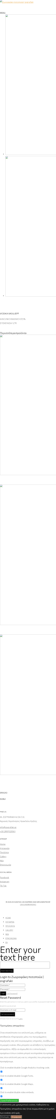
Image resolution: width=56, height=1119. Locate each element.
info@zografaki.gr (8, 827)
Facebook (4, 877)
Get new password (7, 1014)
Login (3, 993)
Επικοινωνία (5, 864)
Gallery (3, 856)
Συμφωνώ (16, 1117)
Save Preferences (9, 1100)
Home (2, 844)
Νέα (2, 860)
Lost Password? (12, 993)
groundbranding (28, 904)
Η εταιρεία (4, 848)
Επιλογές (5, 1117)
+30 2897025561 (7, 831)
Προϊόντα (4, 852)
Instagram (4, 881)
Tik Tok (3, 885)
